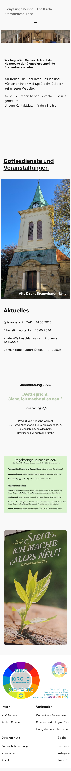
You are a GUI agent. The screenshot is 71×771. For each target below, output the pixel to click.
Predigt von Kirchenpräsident (35, 420)
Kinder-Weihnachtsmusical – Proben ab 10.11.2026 (31, 340)
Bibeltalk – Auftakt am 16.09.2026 (27, 330)
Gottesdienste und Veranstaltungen (28, 164)
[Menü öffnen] (35, 23)
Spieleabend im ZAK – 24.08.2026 (27, 322)
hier (54, 105)
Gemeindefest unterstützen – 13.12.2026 (32, 350)
